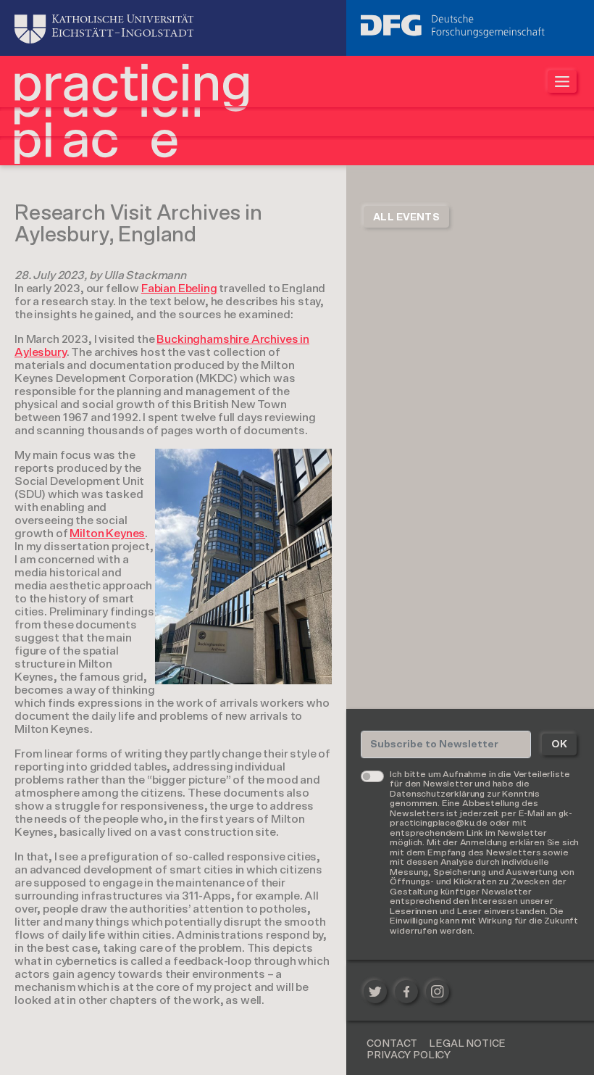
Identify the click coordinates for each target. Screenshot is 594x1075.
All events (406, 217)
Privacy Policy (409, 1055)
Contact (392, 1044)
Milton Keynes (107, 533)
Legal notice (467, 1044)
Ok (559, 744)
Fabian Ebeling (179, 288)
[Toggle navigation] (562, 81)
